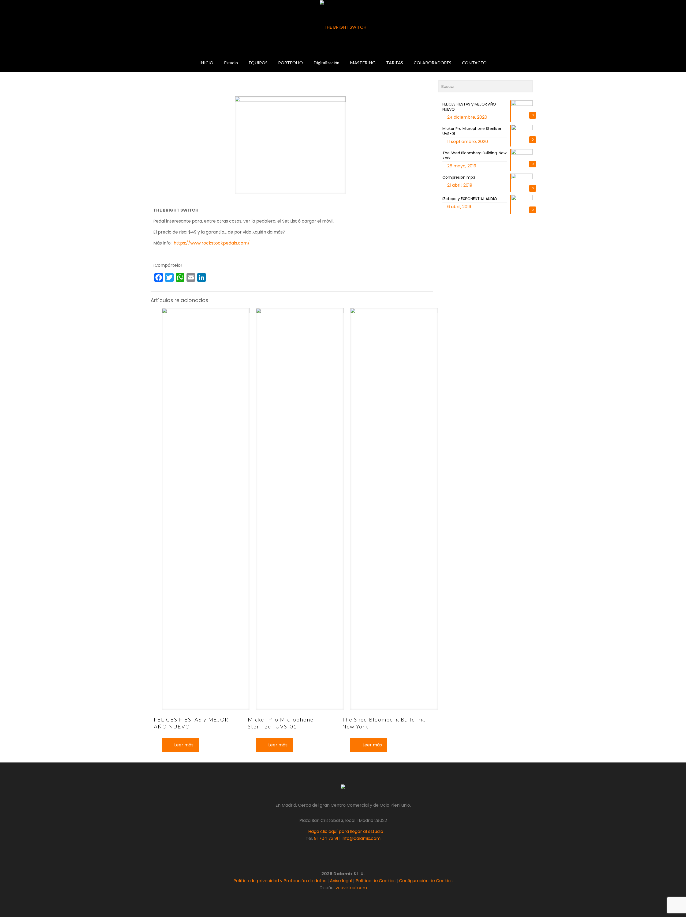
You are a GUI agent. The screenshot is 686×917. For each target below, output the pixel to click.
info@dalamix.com (361, 838)
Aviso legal (341, 881)
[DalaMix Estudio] (343, 27)
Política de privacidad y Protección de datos (279, 881)
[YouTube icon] (346, 897)
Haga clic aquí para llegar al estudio (345, 831)
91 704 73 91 (326, 838)
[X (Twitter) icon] (340, 897)
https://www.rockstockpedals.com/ (212, 243)
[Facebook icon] (335, 897)
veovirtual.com (351, 888)
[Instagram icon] (351, 897)
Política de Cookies (376, 881)
